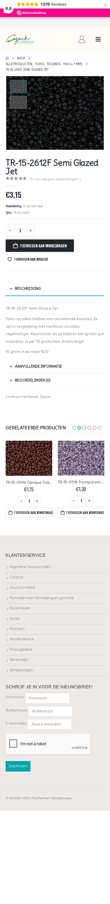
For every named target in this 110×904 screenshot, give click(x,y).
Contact (16, 577)
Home (14, 618)
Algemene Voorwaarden (30, 566)
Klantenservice (22, 639)
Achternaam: (17, 710)
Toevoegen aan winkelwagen (43, 246)
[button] (98, 39)
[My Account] (82, 39)
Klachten (17, 628)
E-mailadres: (17, 723)
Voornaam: (15, 697)
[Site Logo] (20, 39)
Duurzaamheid (22, 587)
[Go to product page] (29, 458)
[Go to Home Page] (7, 58)
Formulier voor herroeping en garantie (42, 597)
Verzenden (19, 659)
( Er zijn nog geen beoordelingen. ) (55, 179)
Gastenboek (20, 608)
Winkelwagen (21, 669)
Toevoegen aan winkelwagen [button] (33, 512)
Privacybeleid (21, 649)
